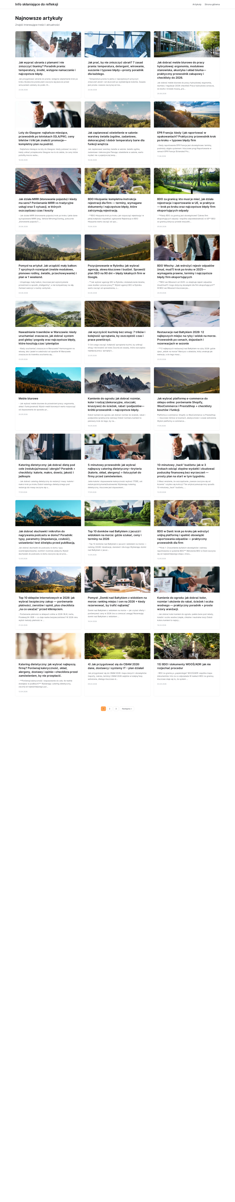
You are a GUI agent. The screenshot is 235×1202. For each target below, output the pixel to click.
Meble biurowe (28, 398)
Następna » (127, 709)
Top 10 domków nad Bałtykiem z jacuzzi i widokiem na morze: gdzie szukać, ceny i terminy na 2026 (114, 535)
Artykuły (197, 4)
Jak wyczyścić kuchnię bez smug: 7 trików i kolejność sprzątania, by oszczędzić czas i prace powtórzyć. (116, 335)
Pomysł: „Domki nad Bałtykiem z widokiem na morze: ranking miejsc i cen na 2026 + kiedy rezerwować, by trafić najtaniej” (117, 601)
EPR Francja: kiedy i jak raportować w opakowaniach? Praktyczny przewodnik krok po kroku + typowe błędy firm (186, 136)
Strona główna (212, 4)
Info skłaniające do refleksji (36, 4)
